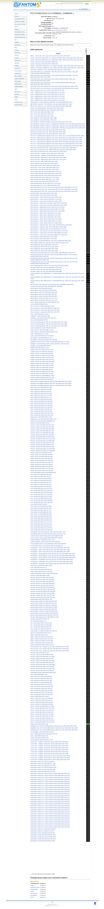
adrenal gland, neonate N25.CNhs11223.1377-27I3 (43, 300)
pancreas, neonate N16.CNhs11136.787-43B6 (42, 593)
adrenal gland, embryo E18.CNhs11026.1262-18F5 (43, 296)
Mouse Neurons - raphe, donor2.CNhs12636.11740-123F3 (45, 215)
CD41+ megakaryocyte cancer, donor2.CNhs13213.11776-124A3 (47, 92)
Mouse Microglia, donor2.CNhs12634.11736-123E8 (43, 195)
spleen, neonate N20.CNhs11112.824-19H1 (41, 642)
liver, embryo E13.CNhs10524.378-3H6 (40, 476)
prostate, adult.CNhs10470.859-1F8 (39, 619)
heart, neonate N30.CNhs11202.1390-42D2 (41, 415)
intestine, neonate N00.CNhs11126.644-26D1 (42, 436)
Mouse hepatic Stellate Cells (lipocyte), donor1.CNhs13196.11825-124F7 (49, 242)
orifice (32, 897)
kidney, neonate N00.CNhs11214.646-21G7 (41, 462)
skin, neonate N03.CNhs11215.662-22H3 (41, 625)
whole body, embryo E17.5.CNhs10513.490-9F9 (42, 829)
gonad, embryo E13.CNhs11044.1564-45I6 (41, 379)
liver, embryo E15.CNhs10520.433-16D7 (41, 480)
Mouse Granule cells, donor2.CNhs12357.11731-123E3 (44, 179)
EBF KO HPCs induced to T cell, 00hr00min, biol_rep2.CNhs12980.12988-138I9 (50, 106)
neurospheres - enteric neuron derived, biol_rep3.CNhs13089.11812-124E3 (50, 551)
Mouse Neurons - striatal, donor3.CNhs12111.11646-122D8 (45, 223)
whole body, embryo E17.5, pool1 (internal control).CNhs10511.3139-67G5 (50, 777)
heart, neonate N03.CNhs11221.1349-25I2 (41, 405)
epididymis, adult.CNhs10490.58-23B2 (40, 345)
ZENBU (54, 37)
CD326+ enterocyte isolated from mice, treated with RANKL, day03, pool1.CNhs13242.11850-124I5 (56, 58)
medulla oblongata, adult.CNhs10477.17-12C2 (42, 539)
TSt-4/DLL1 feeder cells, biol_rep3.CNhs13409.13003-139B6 (46, 271)
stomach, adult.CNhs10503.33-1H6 (39, 652)
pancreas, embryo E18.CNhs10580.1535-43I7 (42, 585)
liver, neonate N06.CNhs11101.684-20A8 (41, 492)
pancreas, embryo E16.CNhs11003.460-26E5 (42, 581)
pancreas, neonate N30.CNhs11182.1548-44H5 (42, 597)
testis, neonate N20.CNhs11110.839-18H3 (41, 692)
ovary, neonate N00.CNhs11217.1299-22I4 (41, 571)
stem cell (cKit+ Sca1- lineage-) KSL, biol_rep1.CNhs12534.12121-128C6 (49, 646)
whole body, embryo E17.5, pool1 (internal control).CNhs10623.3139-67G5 (50, 785)
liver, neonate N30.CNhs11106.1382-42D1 (41, 502)
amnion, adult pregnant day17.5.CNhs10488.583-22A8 (44, 302)
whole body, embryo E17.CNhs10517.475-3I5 (42, 831)
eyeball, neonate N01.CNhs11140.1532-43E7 (42, 359)
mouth (32, 891)
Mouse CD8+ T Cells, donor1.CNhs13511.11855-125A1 (44, 169)
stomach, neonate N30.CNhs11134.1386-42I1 (42, 670)
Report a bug (48, 905)
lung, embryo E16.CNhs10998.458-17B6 (40, 512)
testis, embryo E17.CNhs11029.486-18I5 (41, 682)
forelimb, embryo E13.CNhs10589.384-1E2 (41, 369)
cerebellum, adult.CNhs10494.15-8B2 (40, 316)
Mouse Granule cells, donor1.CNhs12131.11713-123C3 (44, 177)
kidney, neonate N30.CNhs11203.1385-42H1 (42, 470)
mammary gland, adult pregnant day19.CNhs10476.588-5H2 (46, 537)
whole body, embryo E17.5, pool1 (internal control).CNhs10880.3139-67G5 (50, 799)
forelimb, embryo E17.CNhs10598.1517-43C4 (42, 375)
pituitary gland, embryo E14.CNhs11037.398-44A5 (43, 605)
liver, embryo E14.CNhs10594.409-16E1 (40, 478)
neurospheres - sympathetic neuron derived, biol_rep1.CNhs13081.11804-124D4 (51, 559)
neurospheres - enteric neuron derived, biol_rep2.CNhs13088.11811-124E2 (50, 549)
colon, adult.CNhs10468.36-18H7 (39, 320)
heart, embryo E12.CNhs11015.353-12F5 (41, 389)
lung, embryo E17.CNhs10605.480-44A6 (40, 514)
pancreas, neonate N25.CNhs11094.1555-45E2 (42, 595)
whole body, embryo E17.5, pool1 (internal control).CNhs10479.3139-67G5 (50, 773)
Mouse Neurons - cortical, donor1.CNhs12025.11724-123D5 (46, 197)
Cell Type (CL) (18, 73)
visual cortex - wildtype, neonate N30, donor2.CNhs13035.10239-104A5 (49, 751)
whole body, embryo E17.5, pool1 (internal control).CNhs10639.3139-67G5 (50, 787)
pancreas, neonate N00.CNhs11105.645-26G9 (42, 587)
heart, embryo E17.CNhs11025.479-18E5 (41, 399)
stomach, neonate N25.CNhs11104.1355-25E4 (42, 668)
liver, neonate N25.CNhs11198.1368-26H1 (41, 500)
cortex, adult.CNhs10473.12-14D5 (39, 333)
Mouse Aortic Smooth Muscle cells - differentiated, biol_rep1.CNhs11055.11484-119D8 (53, 147)
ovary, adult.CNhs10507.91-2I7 (38, 567)
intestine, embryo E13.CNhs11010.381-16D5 (42, 427)
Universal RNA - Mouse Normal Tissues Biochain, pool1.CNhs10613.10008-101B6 (51, 284)
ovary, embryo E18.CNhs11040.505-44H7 (41, 569)
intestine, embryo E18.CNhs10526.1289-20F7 (42, 434)
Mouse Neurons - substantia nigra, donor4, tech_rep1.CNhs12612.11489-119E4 (51, 224)
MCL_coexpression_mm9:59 (59, 30)
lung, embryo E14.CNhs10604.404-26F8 (40, 508)
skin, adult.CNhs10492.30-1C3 (38, 621)
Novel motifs (17, 81)
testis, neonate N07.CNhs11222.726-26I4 (41, 688)
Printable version (19, 102)
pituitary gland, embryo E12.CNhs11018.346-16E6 (43, 601)
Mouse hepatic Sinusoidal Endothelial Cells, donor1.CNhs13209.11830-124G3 (50, 240)
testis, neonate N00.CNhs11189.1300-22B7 (41, 686)
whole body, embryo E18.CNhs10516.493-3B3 (42, 833)
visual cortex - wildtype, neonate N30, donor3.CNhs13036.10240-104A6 (49, 753)
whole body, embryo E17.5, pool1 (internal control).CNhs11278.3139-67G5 (50, 827)
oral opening (33, 893)
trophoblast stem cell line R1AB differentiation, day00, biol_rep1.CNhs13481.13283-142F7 (54, 728)
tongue (32, 885)
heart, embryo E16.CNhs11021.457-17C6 (41, 397)
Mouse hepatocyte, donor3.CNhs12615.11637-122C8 (44, 246)
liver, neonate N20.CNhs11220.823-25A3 (41, 498)
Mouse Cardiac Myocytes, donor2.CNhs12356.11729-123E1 (45, 173)
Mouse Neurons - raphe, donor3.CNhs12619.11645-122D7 (45, 217)
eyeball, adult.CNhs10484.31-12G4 (39, 347)
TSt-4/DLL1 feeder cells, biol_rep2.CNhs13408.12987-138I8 (45, 269)
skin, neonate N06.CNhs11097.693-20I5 (40, 627)
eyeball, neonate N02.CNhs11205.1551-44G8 (42, 361)
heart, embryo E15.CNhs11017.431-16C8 (41, 395)
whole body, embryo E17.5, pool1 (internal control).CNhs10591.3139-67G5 (50, 781)
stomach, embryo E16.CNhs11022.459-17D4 (42, 658)
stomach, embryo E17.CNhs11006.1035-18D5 (42, 660)
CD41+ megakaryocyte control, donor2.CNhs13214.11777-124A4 (47, 98)
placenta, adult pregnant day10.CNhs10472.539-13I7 (44, 615)
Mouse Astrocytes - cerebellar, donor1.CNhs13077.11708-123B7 (47, 153)
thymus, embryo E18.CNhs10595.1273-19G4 (42, 706)
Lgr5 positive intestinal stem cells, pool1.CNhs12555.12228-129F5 (47, 129)
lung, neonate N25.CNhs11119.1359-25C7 (41, 528)
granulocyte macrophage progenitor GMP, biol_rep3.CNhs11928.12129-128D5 (50, 385)
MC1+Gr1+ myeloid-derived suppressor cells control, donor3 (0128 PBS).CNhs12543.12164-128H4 (56, 145)
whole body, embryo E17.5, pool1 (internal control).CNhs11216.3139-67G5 (50, 823)
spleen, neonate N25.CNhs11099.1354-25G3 (42, 644)
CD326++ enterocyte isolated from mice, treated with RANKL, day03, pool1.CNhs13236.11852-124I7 (57, 65)
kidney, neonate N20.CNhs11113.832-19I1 (41, 466)
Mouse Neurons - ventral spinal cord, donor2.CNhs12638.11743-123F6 (48, 232)
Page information (19, 104)
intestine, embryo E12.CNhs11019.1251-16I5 (42, 425)
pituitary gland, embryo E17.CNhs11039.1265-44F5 (43, 611)
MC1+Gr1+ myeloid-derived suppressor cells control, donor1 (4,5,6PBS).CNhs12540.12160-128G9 (56, 141)
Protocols (17, 94)
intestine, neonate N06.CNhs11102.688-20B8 (42, 440)
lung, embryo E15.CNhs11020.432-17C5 (40, 510)
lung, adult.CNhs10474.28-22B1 (38, 504)
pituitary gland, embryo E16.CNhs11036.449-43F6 (43, 609)
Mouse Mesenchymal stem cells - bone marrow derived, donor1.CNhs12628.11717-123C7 (54, 187)
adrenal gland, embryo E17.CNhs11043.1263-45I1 (43, 294)
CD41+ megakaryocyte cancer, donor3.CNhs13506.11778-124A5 (47, 94)
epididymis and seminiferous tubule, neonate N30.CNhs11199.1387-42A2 (49, 343)
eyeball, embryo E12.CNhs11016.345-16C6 (41, 349)
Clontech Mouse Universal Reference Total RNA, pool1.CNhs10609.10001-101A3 (51, 102)
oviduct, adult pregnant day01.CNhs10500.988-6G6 (43, 573)
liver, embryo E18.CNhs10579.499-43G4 (41, 486)
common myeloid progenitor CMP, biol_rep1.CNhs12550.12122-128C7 (48, 322)
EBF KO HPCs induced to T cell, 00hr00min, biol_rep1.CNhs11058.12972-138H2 (51, 104)
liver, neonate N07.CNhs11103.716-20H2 (41, 494)
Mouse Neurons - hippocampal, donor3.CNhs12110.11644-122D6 (47, 211)
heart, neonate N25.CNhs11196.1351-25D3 (41, 413)
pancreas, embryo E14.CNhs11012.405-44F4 (42, 577)
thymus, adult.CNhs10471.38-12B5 (39, 696)
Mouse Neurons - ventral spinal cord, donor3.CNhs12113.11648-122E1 (48, 234)
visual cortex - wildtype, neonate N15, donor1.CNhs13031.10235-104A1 (49, 741)
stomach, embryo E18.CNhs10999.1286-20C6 (42, 662)
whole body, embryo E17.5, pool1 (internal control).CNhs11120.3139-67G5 (50, 815)
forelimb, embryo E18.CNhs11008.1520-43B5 (42, 377)
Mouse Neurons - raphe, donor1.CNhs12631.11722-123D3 (45, 213)
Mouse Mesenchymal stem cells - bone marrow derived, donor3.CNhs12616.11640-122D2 (54, 191)
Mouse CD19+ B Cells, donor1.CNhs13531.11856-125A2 (45, 165)
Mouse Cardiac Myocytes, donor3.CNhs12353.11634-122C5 (46, 175)
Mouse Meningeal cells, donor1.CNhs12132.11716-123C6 (45, 183)
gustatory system (35, 887)
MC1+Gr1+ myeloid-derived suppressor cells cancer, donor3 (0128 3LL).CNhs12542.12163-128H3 (56, 139)
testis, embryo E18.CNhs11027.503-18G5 (41, 684)
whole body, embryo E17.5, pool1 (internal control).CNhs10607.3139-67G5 (50, 783)
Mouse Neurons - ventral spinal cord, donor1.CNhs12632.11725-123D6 (49, 230)
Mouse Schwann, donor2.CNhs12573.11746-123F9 (43, 238)
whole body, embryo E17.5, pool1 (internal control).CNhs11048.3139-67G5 (50, 807)
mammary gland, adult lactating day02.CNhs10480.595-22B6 (46, 535)
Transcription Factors (19, 18)
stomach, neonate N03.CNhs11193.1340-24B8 (42, 664)
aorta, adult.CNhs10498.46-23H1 (39, 304)
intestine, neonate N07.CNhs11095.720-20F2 (42, 442)
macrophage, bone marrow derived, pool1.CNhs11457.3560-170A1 (48, 532)
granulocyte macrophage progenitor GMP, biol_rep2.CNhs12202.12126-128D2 (50, 383)
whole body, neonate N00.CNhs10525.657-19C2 (43, 834)
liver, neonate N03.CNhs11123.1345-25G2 (41, 490)
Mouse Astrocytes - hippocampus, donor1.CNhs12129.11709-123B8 (48, 157)
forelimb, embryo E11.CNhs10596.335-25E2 (42, 365)
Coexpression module (19, 21)
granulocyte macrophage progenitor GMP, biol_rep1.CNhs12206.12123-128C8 (50, 381)
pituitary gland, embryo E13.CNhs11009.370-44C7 (43, 603)
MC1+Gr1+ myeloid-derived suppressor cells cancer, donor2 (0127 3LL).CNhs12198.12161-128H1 (56, 137)
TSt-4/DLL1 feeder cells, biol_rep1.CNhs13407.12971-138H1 (46, 267)
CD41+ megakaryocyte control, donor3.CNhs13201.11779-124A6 (47, 100)
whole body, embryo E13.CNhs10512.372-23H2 (42, 765)
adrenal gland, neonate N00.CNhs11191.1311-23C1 (43, 298)
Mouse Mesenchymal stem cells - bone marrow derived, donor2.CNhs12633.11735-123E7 (54, 189)
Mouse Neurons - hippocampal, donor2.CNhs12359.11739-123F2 (47, 209)
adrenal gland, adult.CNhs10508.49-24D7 (41, 288)
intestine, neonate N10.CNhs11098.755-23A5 (42, 444)
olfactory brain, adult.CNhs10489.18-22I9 (41, 565)
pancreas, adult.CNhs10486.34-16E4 (40, 575)
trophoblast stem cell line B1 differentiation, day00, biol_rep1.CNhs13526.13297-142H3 (53, 726)
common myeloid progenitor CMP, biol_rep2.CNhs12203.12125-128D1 (48, 324)
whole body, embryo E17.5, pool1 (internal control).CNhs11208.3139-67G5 (50, 821)
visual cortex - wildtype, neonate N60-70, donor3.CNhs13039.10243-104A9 (50, 759)
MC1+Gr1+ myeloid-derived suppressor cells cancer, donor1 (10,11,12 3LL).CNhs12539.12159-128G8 (57, 135)
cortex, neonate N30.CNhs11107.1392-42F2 (41, 335)
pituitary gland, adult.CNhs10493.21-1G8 (41, 599)
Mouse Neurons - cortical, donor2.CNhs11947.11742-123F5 (45, 199)
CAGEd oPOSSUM (19, 86)
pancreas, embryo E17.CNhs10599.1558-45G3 (42, 583)
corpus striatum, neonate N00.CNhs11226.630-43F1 (44, 331)
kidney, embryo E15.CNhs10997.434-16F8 (41, 454)
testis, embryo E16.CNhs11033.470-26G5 (41, 680)
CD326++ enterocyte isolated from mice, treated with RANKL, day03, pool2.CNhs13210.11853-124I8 (57, 67)
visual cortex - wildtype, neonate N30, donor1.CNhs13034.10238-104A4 (49, 749)
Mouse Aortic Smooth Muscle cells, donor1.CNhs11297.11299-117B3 (48, 151)
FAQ (52, 902)
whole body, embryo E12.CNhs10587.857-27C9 (42, 763)
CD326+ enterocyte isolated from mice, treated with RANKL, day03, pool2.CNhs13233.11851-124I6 (56, 59)
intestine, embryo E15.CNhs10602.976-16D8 (42, 429)
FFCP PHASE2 (84, 9)
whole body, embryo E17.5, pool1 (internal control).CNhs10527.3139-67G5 (50, 779)
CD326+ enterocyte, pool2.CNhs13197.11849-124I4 (44, 63)
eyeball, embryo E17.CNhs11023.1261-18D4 (42, 355)
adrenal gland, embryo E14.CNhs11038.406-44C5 (43, 290)
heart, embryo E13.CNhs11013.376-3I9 (40, 391)
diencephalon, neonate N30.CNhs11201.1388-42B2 (43, 339)
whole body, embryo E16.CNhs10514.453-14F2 (42, 771)
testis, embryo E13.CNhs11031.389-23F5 (41, 676)
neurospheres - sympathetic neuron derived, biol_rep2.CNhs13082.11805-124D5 (51, 561)
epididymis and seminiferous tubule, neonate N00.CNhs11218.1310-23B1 (49, 341)
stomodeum (33, 895)
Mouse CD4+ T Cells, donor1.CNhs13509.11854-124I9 (44, 167)
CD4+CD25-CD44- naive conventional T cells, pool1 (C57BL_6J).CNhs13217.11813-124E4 (53, 86)
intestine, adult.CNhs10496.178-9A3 (39, 423)
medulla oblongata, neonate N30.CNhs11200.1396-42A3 (45, 541)
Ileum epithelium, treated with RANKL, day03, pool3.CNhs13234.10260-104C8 (51, 122)
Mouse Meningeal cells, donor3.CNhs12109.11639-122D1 (45, 185)
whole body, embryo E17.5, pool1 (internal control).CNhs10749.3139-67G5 (50, 793)
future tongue (34, 889)
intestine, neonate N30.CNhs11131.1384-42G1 (42, 450)
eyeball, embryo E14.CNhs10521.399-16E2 (41, 351)
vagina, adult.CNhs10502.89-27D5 (39, 737)
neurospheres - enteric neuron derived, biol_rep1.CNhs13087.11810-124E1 (50, 547)
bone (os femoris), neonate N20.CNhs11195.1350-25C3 (45, 312)
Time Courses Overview (20, 24)
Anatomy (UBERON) (19, 78)
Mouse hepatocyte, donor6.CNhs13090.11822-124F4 (44, 248)
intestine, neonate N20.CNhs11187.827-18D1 (42, 446)
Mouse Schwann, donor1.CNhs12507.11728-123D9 (43, 236)
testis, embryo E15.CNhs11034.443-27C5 (41, 678)
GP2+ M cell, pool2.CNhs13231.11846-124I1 (42, 114)
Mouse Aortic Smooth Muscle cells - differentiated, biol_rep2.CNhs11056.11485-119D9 (53, 149)
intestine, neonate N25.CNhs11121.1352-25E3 (42, 448)
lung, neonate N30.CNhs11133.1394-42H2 (41, 529)
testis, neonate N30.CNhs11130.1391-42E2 (41, 694)
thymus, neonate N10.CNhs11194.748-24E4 (41, 716)
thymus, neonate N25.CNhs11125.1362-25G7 (42, 720)
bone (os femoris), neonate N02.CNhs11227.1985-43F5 (44, 308)
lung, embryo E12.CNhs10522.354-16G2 (41, 506)
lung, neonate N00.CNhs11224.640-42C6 (41, 518)
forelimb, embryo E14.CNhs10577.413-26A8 (42, 371)
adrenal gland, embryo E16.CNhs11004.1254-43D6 (43, 292)
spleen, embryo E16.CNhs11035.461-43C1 (41, 636)
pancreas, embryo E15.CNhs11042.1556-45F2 (42, 579)
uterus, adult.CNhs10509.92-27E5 (39, 735)
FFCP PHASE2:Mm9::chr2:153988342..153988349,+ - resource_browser (26, 4)
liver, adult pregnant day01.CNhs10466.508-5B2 (43, 472)
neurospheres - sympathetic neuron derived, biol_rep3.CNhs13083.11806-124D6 (51, 563)
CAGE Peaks (17, 44)
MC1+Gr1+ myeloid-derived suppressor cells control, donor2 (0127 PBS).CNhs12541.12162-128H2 (56, 143)
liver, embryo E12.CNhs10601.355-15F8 (40, 474)
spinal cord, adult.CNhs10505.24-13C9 (40, 632)
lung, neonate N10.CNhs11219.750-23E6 (41, 524)
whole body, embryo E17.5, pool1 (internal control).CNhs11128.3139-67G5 (50, 817)
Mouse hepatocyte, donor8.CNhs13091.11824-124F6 (44, 250)
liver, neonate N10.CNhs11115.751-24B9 (41, 496)
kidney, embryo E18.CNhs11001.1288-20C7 (41, 460)
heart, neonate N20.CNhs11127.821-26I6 (41, 411)
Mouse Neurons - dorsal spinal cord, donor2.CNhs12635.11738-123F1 (48, 203)
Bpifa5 (53, 35)
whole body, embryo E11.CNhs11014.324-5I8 (42, 761)
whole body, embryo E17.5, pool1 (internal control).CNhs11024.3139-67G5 (50, 803)
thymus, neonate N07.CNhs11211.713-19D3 (42, 714)
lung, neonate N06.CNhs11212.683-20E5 (41, 520)
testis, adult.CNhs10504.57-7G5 (38, 674)
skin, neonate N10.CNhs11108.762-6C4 (40, 629)
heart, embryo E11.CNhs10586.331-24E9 (41, 387)
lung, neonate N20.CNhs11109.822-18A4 (41, 526)
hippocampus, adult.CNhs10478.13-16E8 (41, 417)
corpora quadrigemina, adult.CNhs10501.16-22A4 (43, 327)
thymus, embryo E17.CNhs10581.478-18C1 (41, 704)
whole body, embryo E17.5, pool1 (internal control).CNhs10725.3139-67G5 (50, 791)
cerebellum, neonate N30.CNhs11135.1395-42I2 (43, 318)
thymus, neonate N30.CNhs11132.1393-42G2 (42, 722)
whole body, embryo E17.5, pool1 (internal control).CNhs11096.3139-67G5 (50, 813)
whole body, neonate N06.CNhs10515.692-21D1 (43, 838)
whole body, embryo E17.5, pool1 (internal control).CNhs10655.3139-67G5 (50, 789)
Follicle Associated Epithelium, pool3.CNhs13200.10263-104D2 (47, 110)
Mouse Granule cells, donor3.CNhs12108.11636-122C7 (44, 181)
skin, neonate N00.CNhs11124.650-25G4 (41, 623)
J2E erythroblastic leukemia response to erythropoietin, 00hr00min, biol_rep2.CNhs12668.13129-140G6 (57, 125)
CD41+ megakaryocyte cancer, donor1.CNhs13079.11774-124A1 (47, 90)
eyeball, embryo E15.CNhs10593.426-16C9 (41, 353)
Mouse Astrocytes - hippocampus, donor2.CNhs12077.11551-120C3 (48, 159)
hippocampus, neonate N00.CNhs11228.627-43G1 (43, 419)
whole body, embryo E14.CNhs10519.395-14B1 (42, 769)
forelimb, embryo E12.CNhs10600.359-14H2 (42, 367)
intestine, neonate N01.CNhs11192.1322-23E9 (42, 438)
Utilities (16, 96)
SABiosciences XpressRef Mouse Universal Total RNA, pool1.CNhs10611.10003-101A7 (52, 252)
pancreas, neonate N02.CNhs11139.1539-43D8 (42, 591)
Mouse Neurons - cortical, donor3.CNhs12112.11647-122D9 (46, 201)
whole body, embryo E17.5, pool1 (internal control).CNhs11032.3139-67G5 (50, 805)
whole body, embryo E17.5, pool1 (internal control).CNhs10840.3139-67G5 (50, 795)
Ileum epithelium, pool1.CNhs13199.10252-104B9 (43, 118)
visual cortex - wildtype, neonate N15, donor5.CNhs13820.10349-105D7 (49, 747)
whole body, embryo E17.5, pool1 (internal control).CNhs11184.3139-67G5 (50, 819)
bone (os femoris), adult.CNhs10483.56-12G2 (42, 306)
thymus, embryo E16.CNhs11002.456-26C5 (41, 702)
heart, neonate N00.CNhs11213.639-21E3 (41, 403)
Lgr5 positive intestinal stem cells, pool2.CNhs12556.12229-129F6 (47, 131)
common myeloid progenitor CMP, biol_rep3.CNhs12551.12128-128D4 (48, 326)
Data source (17, 91)
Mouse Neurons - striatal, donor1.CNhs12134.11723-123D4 (45, 219)
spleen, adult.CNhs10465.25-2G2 (39, 635)
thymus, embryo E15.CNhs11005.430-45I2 (41, 700)
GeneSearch (58, 3)
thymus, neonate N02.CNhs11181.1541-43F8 (42, 708)
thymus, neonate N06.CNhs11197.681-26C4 (42, 712)
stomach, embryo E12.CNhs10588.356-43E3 (42, 654)
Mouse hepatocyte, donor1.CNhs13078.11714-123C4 (44, 244)
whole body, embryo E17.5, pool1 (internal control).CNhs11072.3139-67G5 (50, 809)
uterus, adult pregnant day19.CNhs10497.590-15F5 (43, 734)
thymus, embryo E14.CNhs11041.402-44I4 (41, 698)
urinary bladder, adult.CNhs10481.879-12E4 (41, 732)
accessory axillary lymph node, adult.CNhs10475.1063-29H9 (46, 286)
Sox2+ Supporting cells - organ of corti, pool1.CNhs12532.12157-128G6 (49, 265)
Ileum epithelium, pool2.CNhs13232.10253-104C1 (43, 120)
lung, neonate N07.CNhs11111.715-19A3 (41, 522)
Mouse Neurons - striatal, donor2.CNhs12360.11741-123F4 (45, 221)
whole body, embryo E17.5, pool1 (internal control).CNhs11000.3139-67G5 (50, 801)
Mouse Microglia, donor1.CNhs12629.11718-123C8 (43, 193)
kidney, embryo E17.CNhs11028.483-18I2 (41, 458)
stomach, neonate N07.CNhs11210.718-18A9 (42, 666)
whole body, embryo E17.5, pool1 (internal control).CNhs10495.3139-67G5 (50, 775)
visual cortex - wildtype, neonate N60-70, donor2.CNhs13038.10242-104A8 (50, 757)
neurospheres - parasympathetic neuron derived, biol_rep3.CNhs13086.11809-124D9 (52, 557)
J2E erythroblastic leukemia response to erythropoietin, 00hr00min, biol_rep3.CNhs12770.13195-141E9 (57, 127)
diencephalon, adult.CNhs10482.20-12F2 (41, 337)
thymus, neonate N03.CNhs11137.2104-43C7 (42, 710)
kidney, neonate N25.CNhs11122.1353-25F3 (42, 468)
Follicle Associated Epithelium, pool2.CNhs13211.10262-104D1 (47, 108)
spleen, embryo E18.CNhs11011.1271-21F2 (41, 638)
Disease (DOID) (18, 75)
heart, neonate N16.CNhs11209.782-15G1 (41, 409)
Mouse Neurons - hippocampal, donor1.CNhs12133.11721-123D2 (47, 207)
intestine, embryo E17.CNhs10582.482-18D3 (42, 432)
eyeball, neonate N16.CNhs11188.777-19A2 (41, 363)
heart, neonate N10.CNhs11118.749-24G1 (41, 407)
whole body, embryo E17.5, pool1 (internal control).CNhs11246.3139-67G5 (50, 825)
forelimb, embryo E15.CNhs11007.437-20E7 (42, 373)
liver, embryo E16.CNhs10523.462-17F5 (40, 482)
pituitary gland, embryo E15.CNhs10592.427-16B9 (43, 607)
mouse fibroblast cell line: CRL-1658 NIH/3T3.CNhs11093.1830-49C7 (48, 543)
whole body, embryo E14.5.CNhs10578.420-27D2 (43, 767)
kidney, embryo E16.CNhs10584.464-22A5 (41, 456)
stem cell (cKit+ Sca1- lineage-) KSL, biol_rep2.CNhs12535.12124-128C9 (49, 648)
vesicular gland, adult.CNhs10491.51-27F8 (41, 739)
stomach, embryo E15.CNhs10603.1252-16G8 (42, 656)
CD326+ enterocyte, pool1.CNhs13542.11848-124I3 (44, 61)
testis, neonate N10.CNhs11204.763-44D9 (41, 690)
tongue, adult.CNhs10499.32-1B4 (39, 724)
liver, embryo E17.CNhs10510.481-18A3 (41, 484)
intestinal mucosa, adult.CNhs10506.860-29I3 (42, 421)
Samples (17, 16)
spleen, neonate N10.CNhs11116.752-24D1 (41, 640)
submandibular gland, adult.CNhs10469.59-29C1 (43, 672)
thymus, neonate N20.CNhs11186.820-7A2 (41, 718)
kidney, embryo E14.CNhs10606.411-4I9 (41, 452)
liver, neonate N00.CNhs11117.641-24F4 (41, 488)
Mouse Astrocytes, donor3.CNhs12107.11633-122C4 (44, 163)
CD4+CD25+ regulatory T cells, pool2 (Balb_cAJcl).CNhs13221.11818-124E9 (50, 69)
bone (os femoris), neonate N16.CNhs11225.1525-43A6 (45, 310)
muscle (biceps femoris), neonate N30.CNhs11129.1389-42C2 (46, 545)
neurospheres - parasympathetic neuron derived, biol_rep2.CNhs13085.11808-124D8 (52, 555)
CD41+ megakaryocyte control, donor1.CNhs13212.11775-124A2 (47, 96)
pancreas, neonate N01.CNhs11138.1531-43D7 (42, 589)
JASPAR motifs (18, 83)
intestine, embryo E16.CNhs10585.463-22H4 (42, 430)
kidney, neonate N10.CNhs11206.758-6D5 (41, 464)
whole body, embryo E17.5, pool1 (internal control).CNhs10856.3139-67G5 (50, 797)
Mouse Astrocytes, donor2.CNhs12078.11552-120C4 (44, 161)
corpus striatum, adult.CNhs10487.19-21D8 (41, 330)
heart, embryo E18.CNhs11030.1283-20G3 (41, 401)
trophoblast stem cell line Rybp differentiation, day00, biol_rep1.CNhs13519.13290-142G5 (54, 730)
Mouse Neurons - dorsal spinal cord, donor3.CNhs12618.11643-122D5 (48, 205)
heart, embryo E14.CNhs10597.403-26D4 (41, 393)
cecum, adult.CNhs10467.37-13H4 (39, 314)
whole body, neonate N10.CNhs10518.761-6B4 (42, 840)
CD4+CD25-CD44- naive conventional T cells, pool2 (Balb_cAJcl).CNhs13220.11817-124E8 (54, 88)
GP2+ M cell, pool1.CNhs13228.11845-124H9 (42, 112)
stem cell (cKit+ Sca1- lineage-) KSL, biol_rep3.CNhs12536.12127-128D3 (49, 650)
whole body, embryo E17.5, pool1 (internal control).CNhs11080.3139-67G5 (50, 811)
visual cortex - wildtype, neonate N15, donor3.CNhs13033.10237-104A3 (49, 745)
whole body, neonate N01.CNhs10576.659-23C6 (43, 837)
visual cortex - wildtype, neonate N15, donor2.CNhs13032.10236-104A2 (49, 743)
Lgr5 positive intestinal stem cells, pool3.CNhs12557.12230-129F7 (47, 133)
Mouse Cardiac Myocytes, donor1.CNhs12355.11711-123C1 (46, 171)
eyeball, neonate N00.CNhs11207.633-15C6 (41, 357)
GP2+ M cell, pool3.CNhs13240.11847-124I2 (42, 116)
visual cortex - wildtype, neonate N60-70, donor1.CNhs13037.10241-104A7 (50, 755)
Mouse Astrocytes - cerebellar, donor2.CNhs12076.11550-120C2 (47, 155)
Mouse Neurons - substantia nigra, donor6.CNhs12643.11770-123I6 (48, 228)
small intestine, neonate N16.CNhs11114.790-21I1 (43, 631)
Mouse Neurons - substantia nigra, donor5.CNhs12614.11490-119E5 (48, 227)
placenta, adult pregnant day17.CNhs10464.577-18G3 (44, 617)
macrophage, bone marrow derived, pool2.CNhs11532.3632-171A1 (48, 533)
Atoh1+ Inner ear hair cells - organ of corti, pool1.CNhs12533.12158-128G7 (50, 55)
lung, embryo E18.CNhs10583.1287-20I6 (41, 516)
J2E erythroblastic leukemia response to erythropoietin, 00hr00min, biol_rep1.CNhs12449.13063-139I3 (57, 124)
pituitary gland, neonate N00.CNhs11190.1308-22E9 (44, 613)
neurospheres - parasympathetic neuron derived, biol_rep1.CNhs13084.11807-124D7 (52, 553)
